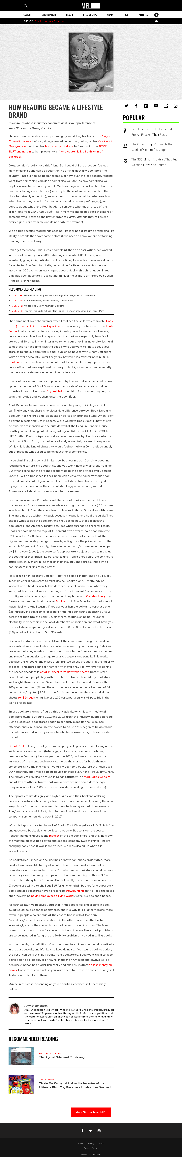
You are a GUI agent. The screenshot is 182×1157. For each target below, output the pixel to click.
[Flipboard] (146, 106)
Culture (27, 14)
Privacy (91, 1143)
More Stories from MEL (91, 1112)
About (80, 1143)
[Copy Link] (166, 106)
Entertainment (49, 14)
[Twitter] (126, 106)
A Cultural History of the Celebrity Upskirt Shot (42, 300)
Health (69, 14)
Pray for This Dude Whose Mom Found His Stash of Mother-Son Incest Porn (58, 310)
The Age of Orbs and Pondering (62, 1057)
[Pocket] (156, 106)
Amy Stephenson (43, 21)
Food (126, 14)
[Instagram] (175, 106)
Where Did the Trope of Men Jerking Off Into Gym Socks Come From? (54, 295)
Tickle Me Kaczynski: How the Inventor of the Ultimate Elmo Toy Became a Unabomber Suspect (75, 1085)
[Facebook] (136, 106)
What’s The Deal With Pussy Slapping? (39, 305)
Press (102, 1143)
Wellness (143, 14)
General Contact (91, 1148)
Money (110, 14)
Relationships (90, 14)
